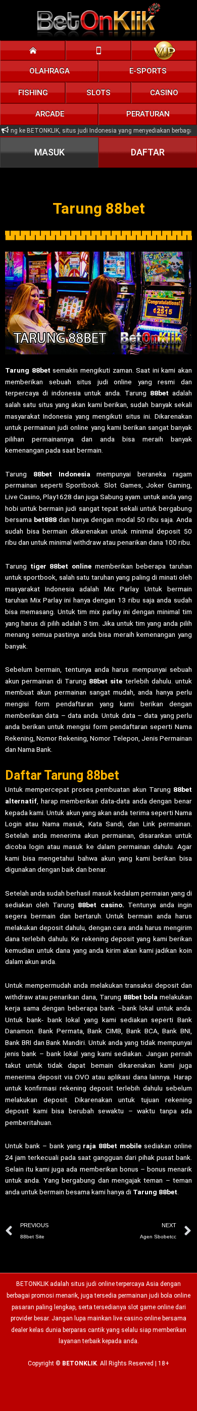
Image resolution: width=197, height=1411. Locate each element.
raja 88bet (100, 1146)
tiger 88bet (49, 566)
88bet (41, 370)
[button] (49, 71)
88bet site (105, 681)
